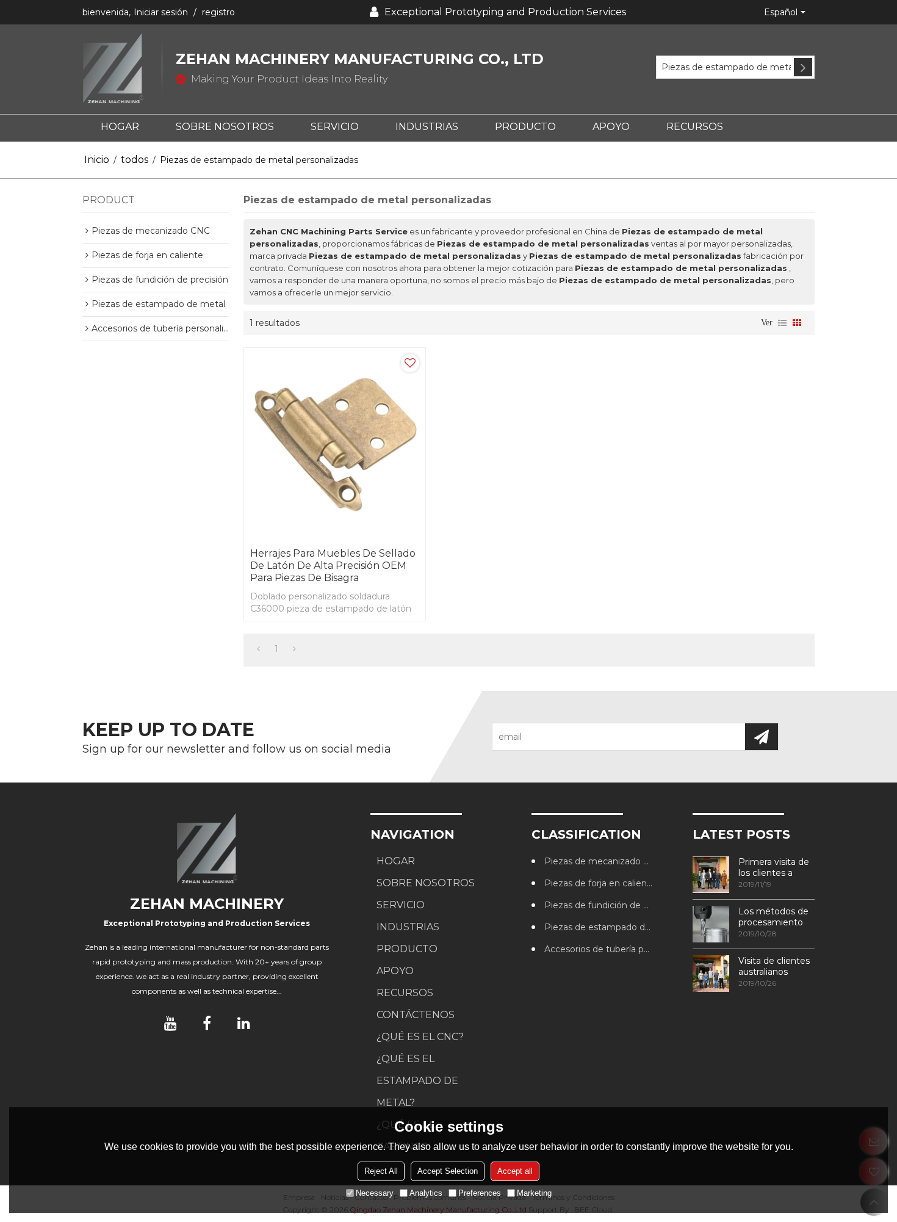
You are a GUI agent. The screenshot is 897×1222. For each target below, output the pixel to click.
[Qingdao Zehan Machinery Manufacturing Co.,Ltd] (122, 69)
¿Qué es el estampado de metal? (417, 1080)
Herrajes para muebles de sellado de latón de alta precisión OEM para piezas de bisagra (333, 566)
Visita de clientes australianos (774, 966)
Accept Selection (447, 1171)
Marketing (534, 1193)
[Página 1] (258, 649)
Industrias (426, 126)
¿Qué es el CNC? (420, 1037)
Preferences (479, 1193)
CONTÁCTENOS (415, 1015)
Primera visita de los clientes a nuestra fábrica (773, 867)
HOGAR (120, 126)
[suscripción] (761, 736)
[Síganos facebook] (207, 1023)
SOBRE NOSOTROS (225, 126)
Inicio (96, 159)
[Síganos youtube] (170, 1023)
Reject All (381, 1171)
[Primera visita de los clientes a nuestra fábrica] (711, 874)
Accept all (515, 1171)
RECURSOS (694, 126)
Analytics (425, 1193)
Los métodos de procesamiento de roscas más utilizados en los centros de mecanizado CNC (775, 917)
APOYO (611, 126)
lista (782, 323)
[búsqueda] (803, 67)
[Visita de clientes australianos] (711, 973)
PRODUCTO (525, 126)
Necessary (375, 1193)
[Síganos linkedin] (243, 1023)
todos (134, 159)
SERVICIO (335, 126)
